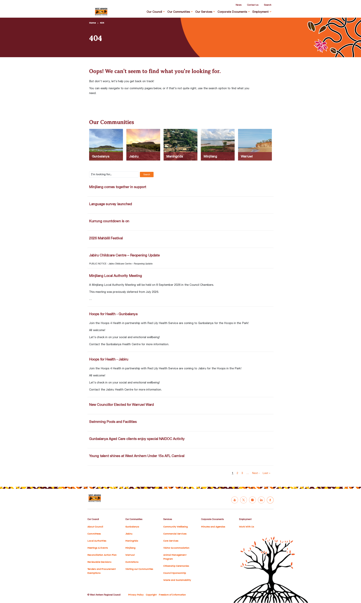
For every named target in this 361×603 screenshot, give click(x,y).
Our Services (203, 11)
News (239, 5)
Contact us (252, 5)
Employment (260, 11)
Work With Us (246, 527)
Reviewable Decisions (99, 562)
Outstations (131, 562)
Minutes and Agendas (213, 527)
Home (92, 23)
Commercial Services (175, 534)
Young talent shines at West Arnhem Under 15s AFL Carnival (136, 456)
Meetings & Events (97, 548)
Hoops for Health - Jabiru (108, 359)
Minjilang (130, 548)
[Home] (101, 11)
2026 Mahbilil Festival (106, 238)
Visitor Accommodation (176, 548)
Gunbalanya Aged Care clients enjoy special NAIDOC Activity (137, 439)
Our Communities (178, 11)
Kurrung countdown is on (109, 221)
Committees (94, 534)
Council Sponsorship (174, 573)
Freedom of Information (172, 595)
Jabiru (128, 534)
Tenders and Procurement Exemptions (101, 571)
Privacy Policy (136, 595)
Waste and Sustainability (177, 580)
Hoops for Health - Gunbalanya (113, 314)
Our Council (154, 11)
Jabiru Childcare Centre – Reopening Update (124, 255)
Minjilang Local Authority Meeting (115, 275)
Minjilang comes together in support (117, 187)
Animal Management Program (174, 557)
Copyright (151, 595)
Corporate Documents (232, 11)
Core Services (170, 541)
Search (267, 5)
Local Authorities (96, 541)
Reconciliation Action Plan (102, 555)
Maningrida (131, 541)
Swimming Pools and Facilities (113, 421)
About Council (95, 527)
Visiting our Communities (139, 569)
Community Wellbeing (175, 527)
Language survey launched (110, 204)
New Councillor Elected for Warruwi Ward (121, 404)
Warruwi (130, 555)
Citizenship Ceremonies (176, 566)
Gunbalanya (132, 527)
